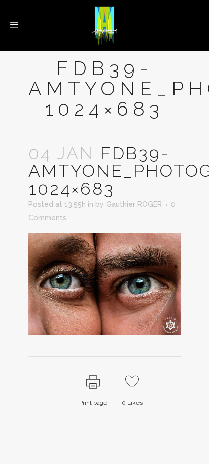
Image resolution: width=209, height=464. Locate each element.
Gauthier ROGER (134, 204)
